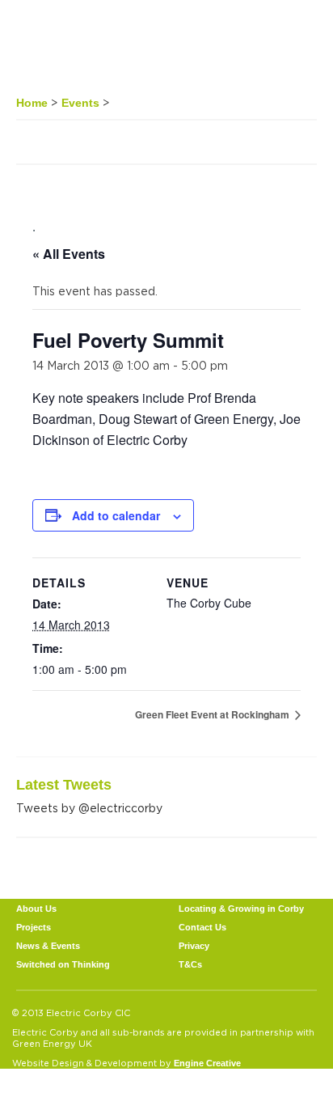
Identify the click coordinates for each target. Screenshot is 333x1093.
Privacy (194, 946)
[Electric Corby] (76, 46)
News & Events (48, 946)
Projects (33, 927)
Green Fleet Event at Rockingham (213, 714)
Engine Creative (207, 1063)
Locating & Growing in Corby (241, 908)
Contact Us (202, 927)
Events (80, 102)
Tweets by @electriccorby (89, 808)
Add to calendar (116, 515)
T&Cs (190, 964)
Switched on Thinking (63, 964)
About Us (36, 908)
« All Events (68, 253)
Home (32, 102)
